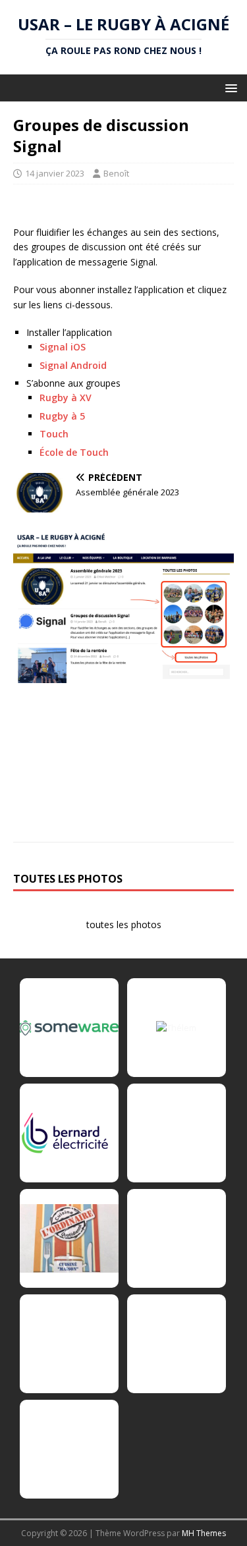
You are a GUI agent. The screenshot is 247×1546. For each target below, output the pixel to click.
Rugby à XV (66, 397)
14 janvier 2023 (54, 173)
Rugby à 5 (62, 416)
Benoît (116, 173)
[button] (229, 87)
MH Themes (204, 1533)
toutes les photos (123, 924)
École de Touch (74, 452)
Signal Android (73, 365)
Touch (54, 434)
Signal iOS (63, 347)
